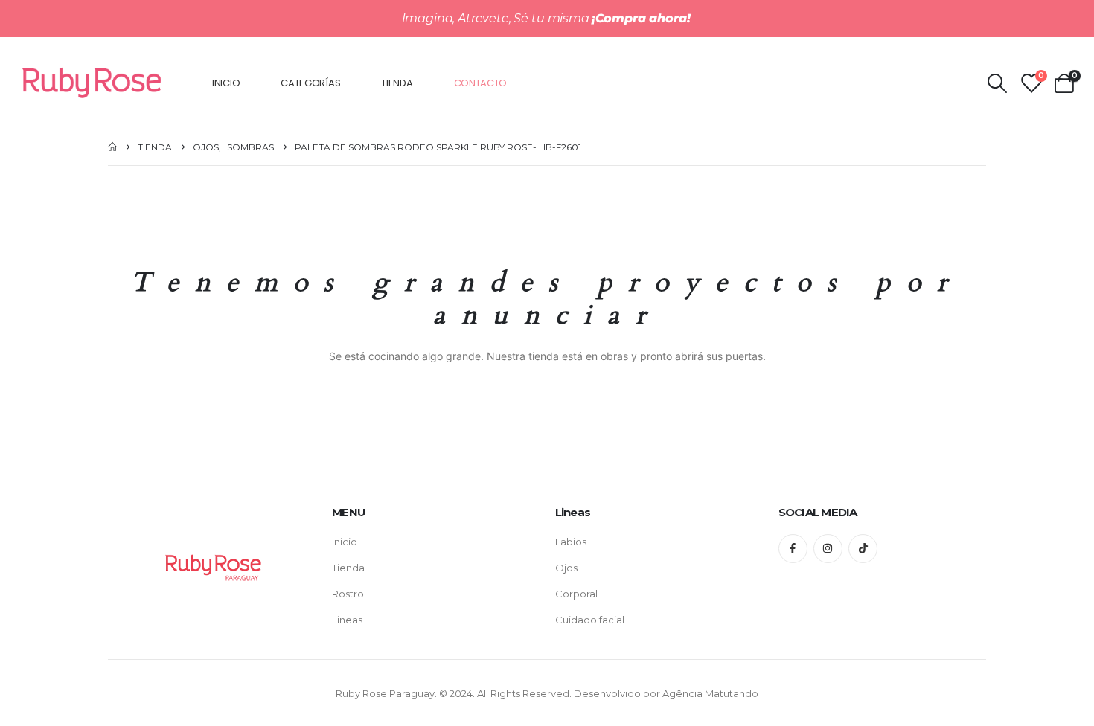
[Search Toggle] (996, 83)
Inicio (226, 83)
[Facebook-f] (792, 548)
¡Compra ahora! (641, 18)
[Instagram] (827, 548)
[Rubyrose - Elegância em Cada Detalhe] (92, 82)
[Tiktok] (862, 548)
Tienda (396, 83)
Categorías (310, 83)
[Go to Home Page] (112, 147)
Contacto (481, 83)
